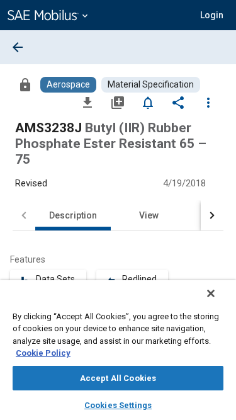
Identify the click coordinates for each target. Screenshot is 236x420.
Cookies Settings (118, 405)
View (149, 215)
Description (73, 215)
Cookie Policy (43, 353)
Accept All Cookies (118, 378)
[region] (118, 350)
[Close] (211, 293)
